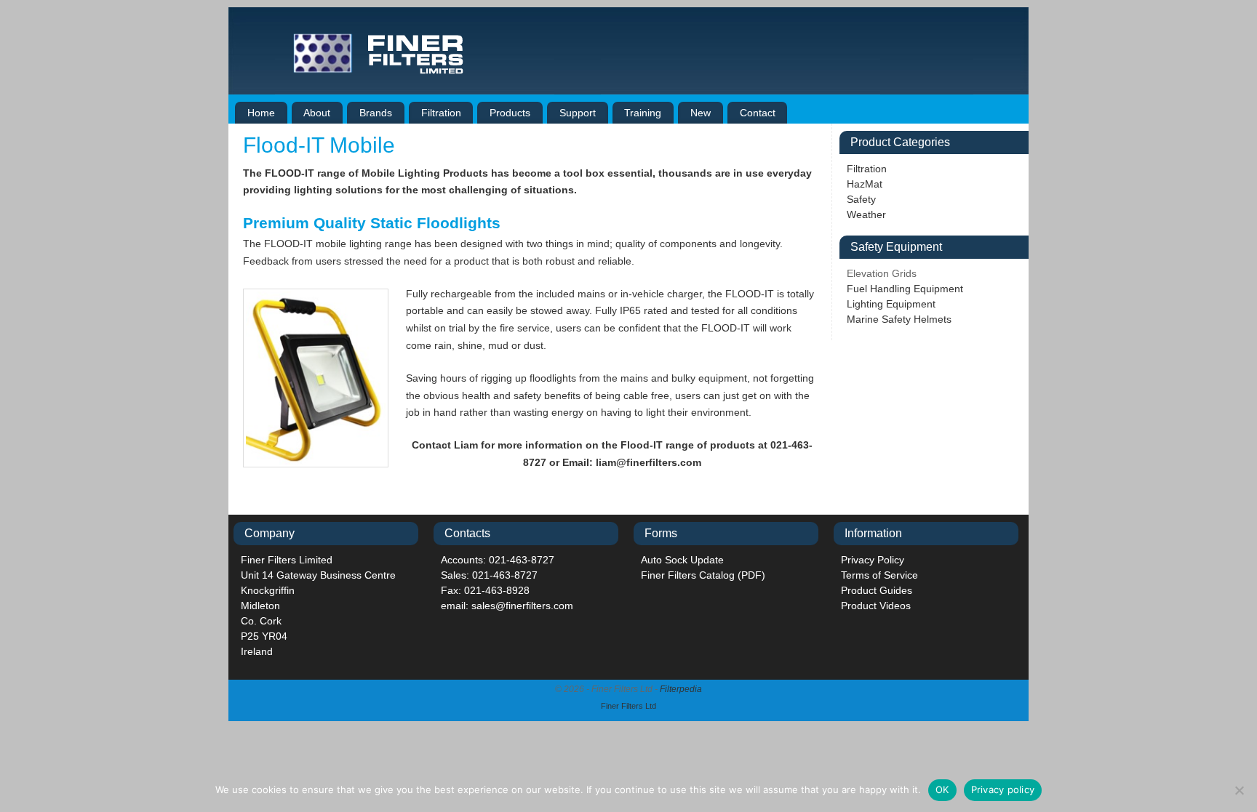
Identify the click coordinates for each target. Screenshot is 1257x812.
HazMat (864, 184)
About (316, 112)
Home (261, 112)
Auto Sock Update (682, 560)
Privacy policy (1003, 789)
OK (942, 789)
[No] (1239, 790)
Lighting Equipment (891, 304)
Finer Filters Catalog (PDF (701, 575)
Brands (375, 112)
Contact (757, 112)
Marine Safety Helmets (899, 319)
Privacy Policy (872, 560)
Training (642, 112)
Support (577, 112)
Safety (861, 199)
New (700, 112)
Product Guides (876, 590)
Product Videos (876, 605)
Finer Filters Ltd (628, 706)
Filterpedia (681, 689)
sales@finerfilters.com (522, 605)
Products (510, 112)
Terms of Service (879, 575)
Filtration (441, 112)
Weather (866, 214)
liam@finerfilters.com (648, 462)
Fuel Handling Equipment (905, 288)
